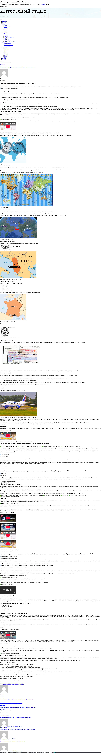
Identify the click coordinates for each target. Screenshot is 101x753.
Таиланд (5, 56)
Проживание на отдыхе (8, 45)
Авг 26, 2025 (2, 709)
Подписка (2, 61)
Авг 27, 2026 (12, 726)
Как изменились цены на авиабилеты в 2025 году (11, 703)
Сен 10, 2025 (2, 705)
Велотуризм (6, 39)
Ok (55, 752)
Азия (3, 23)
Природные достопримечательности (10, 34)
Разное (5, 44)
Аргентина (6, 49)
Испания (5, 28)
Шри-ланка (6, 54)
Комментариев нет (18, 726)
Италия (5, 27)
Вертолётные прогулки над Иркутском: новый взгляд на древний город (16, 699)
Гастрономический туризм (9, 37)
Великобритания (7, 26)
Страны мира (4, 47)
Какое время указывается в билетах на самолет (18, 67)
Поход (5, 38)
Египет (5, 50)
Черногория (6, 31)
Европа (3, 24)
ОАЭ (5, 51)
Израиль (5, 52)
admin (2, 78)
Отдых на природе (7, 43)
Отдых (3, 42)
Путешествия (4, 32)
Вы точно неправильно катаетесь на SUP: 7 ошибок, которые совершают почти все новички (17, 729)
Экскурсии (4, 59)
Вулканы (5, 33)
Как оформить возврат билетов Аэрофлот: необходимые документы (12, 684)
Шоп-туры (6, 35)
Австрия (5, 25)
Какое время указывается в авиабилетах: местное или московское (11, 683)
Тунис (5, 57)
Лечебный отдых (7, 46)
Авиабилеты (4, 21)
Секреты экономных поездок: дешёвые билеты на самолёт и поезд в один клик (18, 707)
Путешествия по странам (4, 715)
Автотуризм (4, 58)
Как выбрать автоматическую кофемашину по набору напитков (12, 741)
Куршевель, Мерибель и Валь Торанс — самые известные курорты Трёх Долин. (15, 717)
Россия (5, 30)
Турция (5, 55)
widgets (43, 4)
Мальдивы (6, 53)
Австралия (4, 22)
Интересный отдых (23, 11)
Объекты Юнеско (7, 40)
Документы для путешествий (9, 41)
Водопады (6, 36)
